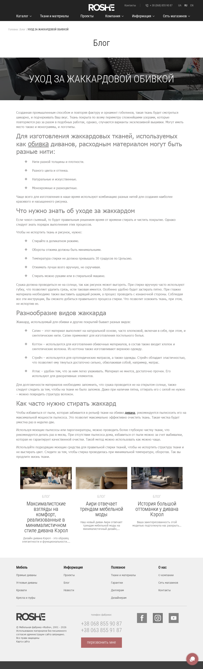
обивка (38, 144)
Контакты (130, 5)
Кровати (21, 590)
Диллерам (117, 590)
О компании (166, 575)
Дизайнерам (118, 597)
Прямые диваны (26, 575)
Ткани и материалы (54, 16)
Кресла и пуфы (25, 597)
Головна (13, 29)
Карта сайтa (23, 641)
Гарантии (117, 582)
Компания (112, 16)
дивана (130, 412)
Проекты (87, 16)
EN (191, 5)
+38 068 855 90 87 (101, 623)
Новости (69, 590)
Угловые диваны (26, 582)
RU (185, 5)
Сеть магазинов (175, 16)
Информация (141, 16)
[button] (178, 512)
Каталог (22, 16)
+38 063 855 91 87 (101, 630)
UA (179, 5)
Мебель (22, 567)
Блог (22, 29)
